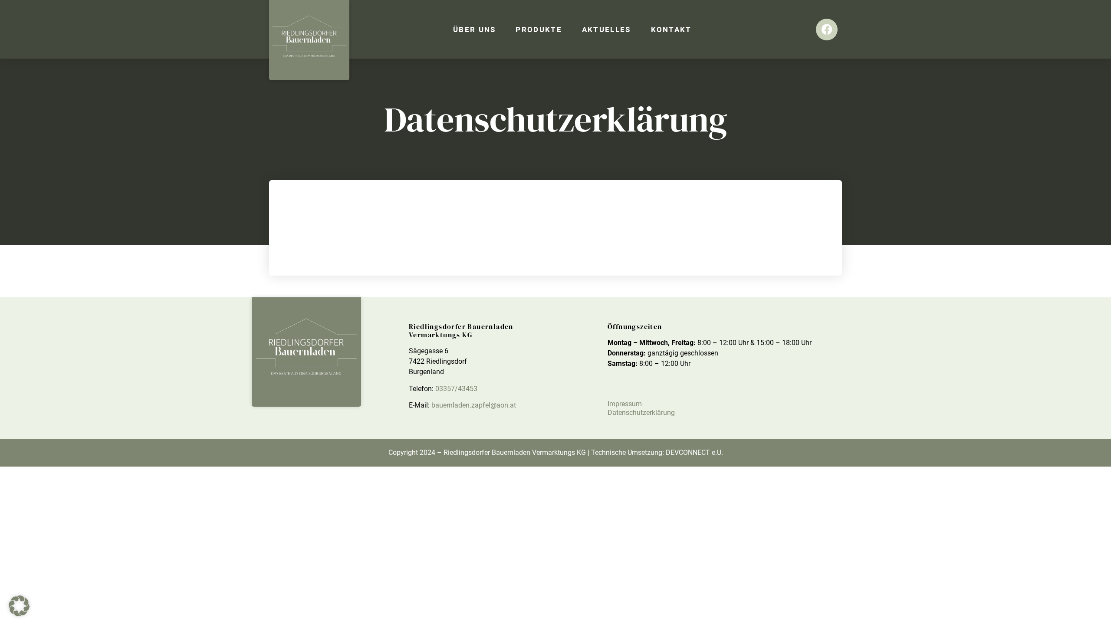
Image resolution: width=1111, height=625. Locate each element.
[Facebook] (827, 29)
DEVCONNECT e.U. (694, 452)
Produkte (539, 29)
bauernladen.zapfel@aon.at (473, 405)
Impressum (625, 404)
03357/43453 (456, 389)
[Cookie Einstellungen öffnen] (19, 614)
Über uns (474, 29)
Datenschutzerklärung (641, 412)
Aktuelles (606, 29)
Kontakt (671, 29)
